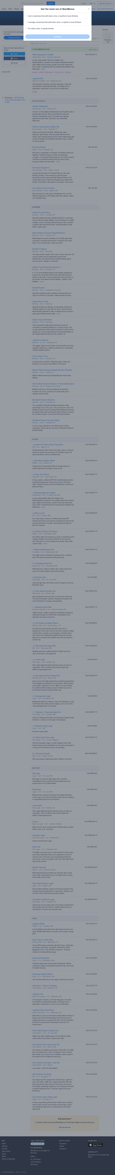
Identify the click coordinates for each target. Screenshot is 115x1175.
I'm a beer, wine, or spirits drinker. (41, 28)
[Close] (89, 9)
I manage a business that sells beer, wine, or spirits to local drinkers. (55, 22)
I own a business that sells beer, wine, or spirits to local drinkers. (53, 16)
